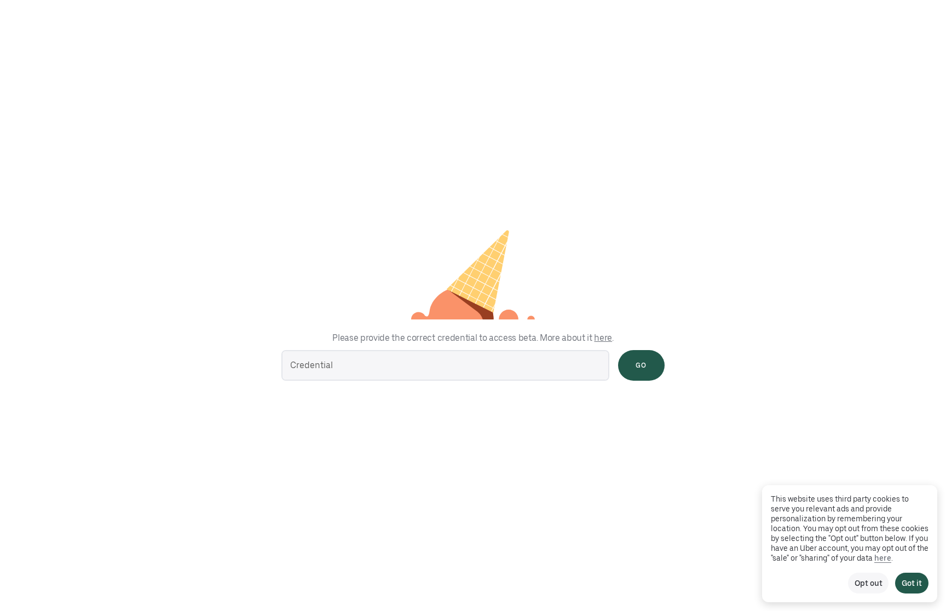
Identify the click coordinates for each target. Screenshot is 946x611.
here (603, 338)
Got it (912, 583)
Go (641, 365)
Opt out (868, 583)
